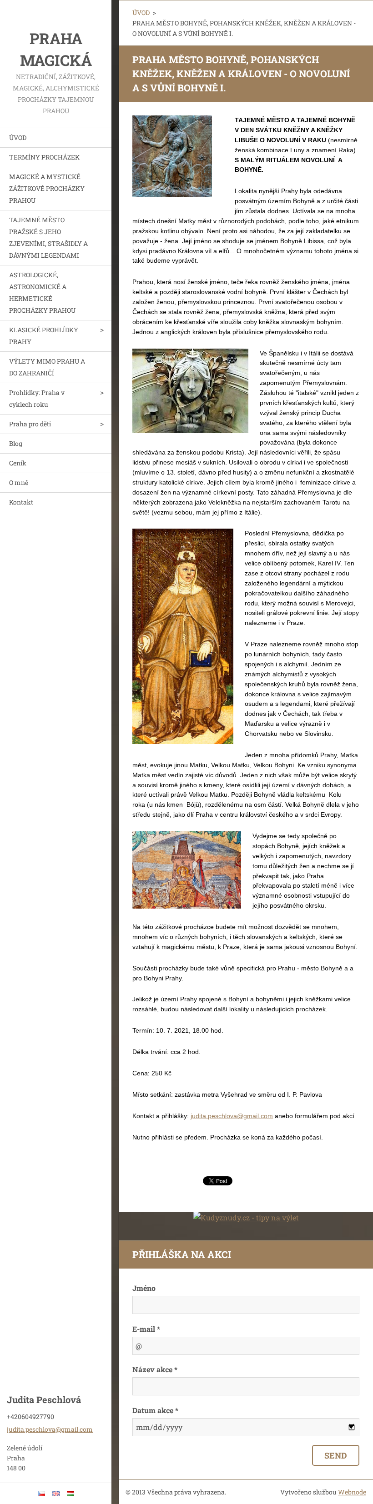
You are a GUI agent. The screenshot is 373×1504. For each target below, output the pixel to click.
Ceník (17, 463)
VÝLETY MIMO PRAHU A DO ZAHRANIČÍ (47, 367)
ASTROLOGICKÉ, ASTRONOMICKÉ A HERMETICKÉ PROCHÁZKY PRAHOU (42, 292)
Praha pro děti (30, 424)
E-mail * (146, 1329)
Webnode (352, 1492)
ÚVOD (17, 137)
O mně (18, 482)
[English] (56, 1493)
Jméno (144, 1288)
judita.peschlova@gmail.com (232, 1115)
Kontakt (21, 502)
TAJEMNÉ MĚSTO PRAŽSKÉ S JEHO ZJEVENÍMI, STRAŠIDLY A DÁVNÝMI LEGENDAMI (48, 237)
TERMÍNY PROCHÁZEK (44, 157)
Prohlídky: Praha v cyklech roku (37, 398)
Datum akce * (155, 1410)
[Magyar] (70, 1493)
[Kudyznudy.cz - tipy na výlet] (246, 1217)
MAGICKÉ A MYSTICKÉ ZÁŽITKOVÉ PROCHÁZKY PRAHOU (47, 188)
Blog (15, 443)
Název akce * (154, 1369)
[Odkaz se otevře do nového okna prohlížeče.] (172, 156)
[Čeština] (41, 1493)
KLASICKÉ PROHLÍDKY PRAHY (43, 335)
